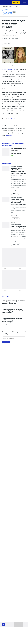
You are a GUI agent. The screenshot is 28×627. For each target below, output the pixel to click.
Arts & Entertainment (8, 6)
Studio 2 (13, 222)
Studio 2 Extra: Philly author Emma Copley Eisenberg (18, 227)
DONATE (16, 2)
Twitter (11, 118)
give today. (9, 135)
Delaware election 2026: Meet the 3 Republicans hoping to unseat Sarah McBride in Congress (12, 320)
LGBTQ (16, 6)
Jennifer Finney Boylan (8, 69)
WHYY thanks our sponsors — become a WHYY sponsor (14, 268)
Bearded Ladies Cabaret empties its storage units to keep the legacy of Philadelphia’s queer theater (18, 201)
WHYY (6, 2)
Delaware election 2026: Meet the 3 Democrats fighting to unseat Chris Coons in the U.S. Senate (13, 311)
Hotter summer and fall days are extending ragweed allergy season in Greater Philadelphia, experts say (13, 301)
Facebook (8, 118)
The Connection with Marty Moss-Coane (18, 149)
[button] (3, 624)
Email (14, 118)
